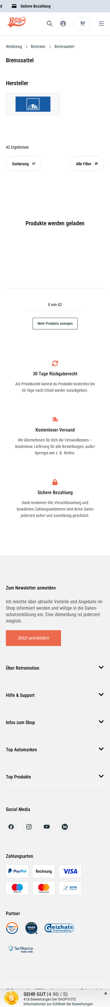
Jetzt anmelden (33, 637)
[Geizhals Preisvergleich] (59, 932)
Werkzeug (14, 46)
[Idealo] (31, 932)
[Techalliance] (20, 953)
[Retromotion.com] (17, 25)
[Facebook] (11, 830)
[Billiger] (12, 932)
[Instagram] (28, 830)
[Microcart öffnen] (82, 23)
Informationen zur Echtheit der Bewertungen (58, 1003)
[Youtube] (46, 830)
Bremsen (38, 46)
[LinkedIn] (64, 830)
